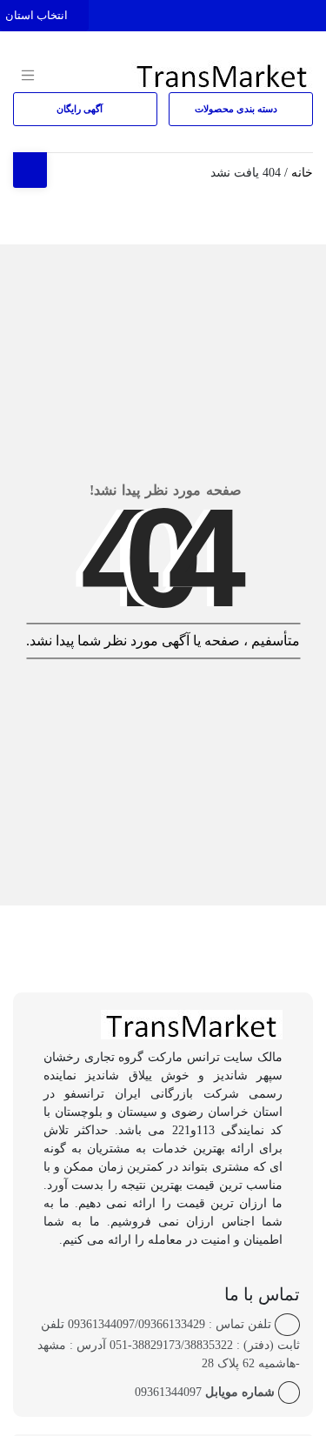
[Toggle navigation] (310, 11)
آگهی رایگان (81, 109)
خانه (302, 172)
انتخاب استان (37, 15)
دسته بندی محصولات (237, 109)
